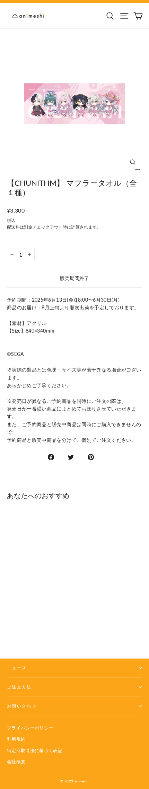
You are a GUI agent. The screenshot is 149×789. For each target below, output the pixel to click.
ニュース (17, 667)
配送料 (13, 227)
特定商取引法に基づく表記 (34, 750)
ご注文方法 (19, 687)
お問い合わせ (22, 706)
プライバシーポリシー (30, 728)
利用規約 (16, 739)
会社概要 (16, 761)
